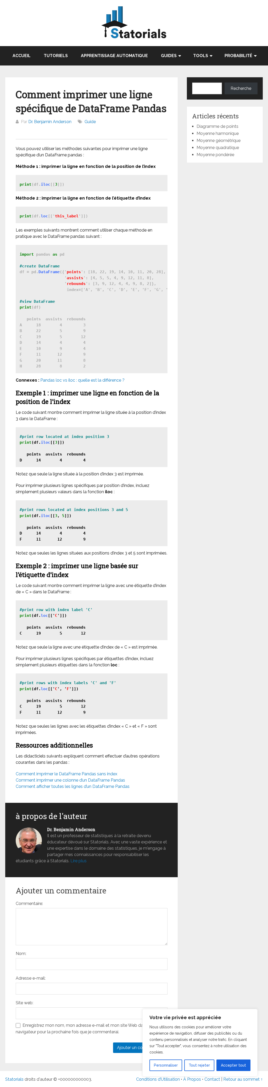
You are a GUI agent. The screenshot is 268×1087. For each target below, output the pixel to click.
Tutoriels (56, 55)
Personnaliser (166, 1065)
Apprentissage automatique (114, 55)
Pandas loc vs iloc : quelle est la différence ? (82, 380)
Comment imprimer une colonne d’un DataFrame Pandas (70, 780)
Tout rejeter (199, 1065)
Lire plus (78, 860)
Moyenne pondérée (215, 154)
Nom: (21, 953)
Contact (212, 1079)
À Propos (192, 1079)
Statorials (14, 1079)
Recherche (241, 88)
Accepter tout (233, 1065)
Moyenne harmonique (218, 133)
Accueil (22, 55)
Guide (90, 121)
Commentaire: (29, 903)
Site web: (24, 1002)
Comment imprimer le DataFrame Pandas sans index (66, 773)
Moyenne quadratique (218, 147)
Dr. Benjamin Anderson (49, 121)
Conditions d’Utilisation (158, 1079)
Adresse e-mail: (31, 978)
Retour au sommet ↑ (243, 1079)
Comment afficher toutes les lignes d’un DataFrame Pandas (73, 786)
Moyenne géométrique (219, 140)
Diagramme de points (217, 126)
